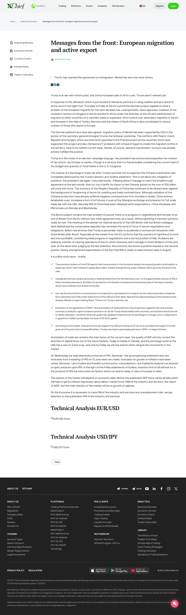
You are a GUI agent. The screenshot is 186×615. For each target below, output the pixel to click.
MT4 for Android (59, 537)
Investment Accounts (105, 506)
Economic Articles (23, 50)
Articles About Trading (149, 543)
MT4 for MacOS (58, 544)
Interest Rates (21, 66)
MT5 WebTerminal (60, 514)
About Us (12, 488)
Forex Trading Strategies (150, 546)
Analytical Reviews (29, 21)
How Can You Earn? (104, 539)
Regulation (12, 510)
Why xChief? (13, 506)
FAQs (10, 518)
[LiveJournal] (58, 84)
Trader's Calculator (23, 74)
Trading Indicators (147, 550)
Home (12, 21)
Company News (15, 514)
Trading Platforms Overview (65, 506)
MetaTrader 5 (57, 510)
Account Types (14, 539)
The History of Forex (148, 535)
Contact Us (13, 525)
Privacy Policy (15, 570)
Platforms (57, 501)
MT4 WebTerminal (60, 533)
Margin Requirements (18, 550)
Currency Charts (22, 58)
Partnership (118, 5)
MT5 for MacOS (58, 525)
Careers (11, 522)
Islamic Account (15, 543)
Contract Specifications (19, 546)
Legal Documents (16, 554)
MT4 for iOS (56, 541)
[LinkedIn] (55, 84)
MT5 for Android (59, 518)
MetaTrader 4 (57, 529)
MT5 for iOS (56, 522)
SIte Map (27, 488)
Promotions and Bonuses (107, 510)
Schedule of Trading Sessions (153, 554)
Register (160, 6)
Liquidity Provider (103, 522)
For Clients (101, 501)
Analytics (144, 501)
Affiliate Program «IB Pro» (107, 543)
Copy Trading (100, 518)
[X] (52, 84)
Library (142, 530)
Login (173, 6)
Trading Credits (102, 514)
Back (57, 462)
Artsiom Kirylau (62, 59)
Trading (12, 533)
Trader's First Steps (147, 539)
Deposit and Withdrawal (106, 525)
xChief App (56, 548)
